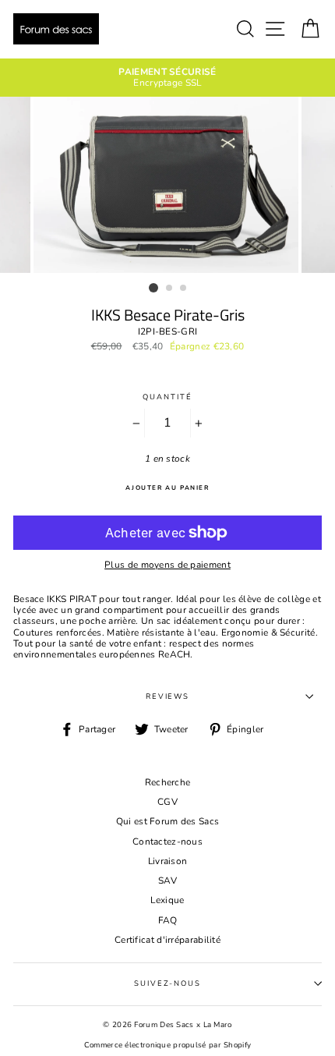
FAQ (168, 920)
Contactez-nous (167, 841)
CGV (167, 802)
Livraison (168, 861)
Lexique (167, 900)
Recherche (168, 782)
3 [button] (184, 288)
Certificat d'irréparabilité (167, 940)
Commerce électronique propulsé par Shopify (168, 1045)
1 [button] (153, 287)
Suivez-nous (167, 983)
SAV (167, 880)
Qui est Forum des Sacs (168, 821)
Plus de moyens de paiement (167, 564)
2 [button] (170, 288)
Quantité (167, 396)
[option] (167, 77)
